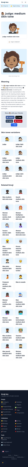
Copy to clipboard (14, 42)
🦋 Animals (4, 429)
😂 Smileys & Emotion (4, 403)
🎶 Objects (18, 405)
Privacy (15, 455)
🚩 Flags (17, 410)
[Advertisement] (14, 376)
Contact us (14, 459)
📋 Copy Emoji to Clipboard (6, 438)
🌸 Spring (17, 421)
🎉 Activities (18, 402)
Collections (4, 418)
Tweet (19, 117)
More (15, 125)
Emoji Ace (4, 2)
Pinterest (19, 121)
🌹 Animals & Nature (7, 409)
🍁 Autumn (18, 426)
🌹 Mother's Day (19, 431)
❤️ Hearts (4, 426)
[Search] (22, 2)
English (5, 451)
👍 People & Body (6, 406)
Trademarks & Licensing (8, 457)
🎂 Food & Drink (5, 412)
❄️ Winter (18, 429)
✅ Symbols (18, 407)
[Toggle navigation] (25, 2)
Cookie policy (20, 457)
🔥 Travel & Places (6, 414)
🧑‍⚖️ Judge (5, 88)
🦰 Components (19, 413)
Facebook (11, 117)
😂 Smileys (4, 421)
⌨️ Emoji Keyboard (6, 442)
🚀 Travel (3, 431)
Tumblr (10, 121)
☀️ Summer (18, 423)
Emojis (3, 399)
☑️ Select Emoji (5, 445)
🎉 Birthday (4, 423)
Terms (9, 455)
